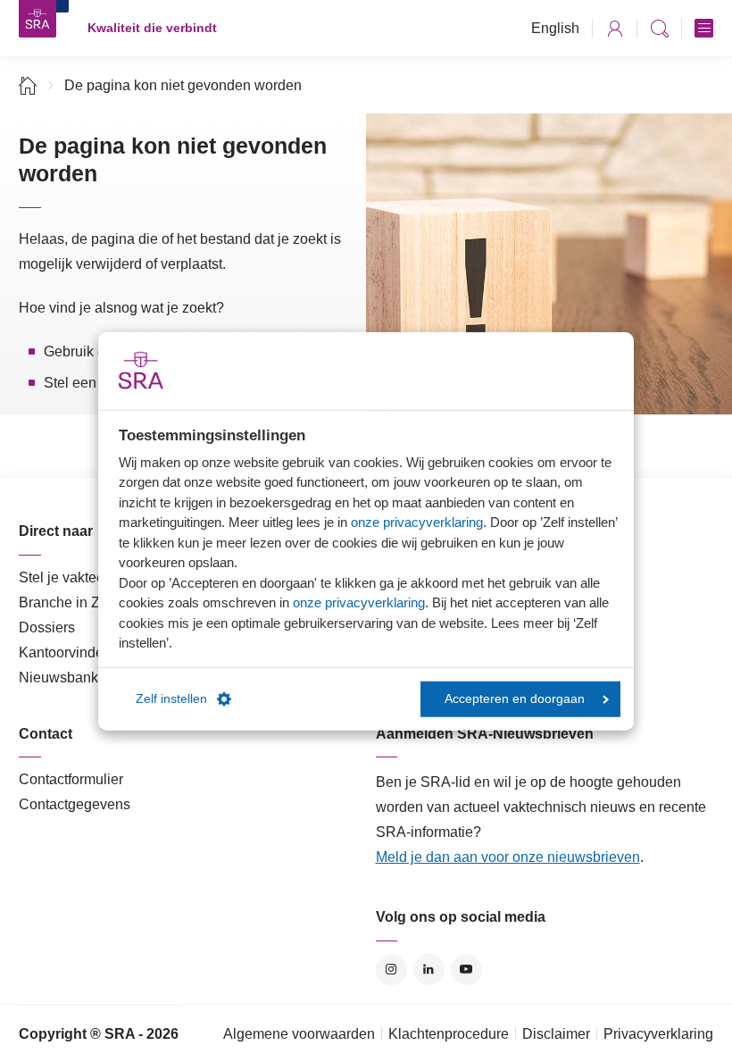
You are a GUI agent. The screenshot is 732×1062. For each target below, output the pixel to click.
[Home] (28, 85)
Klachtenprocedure (448, 1033)
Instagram (391, 969)
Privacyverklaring (658, 1033)
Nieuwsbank (58, 677)
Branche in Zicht (70, 602)
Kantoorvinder (63, 652)
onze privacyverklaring (417, 522)
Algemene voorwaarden (299, 1033)
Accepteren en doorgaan (515, 699)
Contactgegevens (74, 804)
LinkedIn (429, 969)
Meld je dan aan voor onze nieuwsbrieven (508, 857)
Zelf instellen (171, 699)
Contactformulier (71, 779)
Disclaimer (556, 1033)
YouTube (466, 969)
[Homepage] (37, 19)
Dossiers (47, 627)
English (555, 28)
